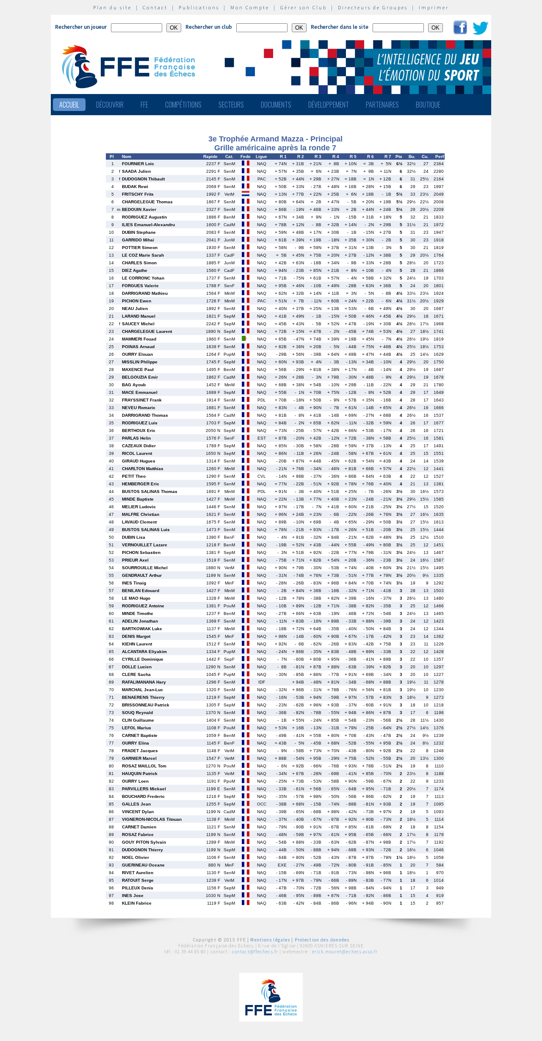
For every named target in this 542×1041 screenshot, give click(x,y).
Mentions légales (270, 940)
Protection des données (322, 940)
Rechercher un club (208, 26)
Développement (328, 105)
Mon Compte (249, 7)
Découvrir (110, 105)
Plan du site (112, 7)
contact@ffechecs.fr (255, 952)
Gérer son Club (303, 7)
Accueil (69, 105)
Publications (199, 7)
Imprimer (434, 7)
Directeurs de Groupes (373, 7)
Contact (155, 7)
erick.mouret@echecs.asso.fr (345, 952)
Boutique (428, 105)
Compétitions (183, 105)
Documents (276, 105)
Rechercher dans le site (339, 26)
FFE (144, 105)
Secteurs (231, 105)
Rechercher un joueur (81, 26)
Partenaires (382, 105)
